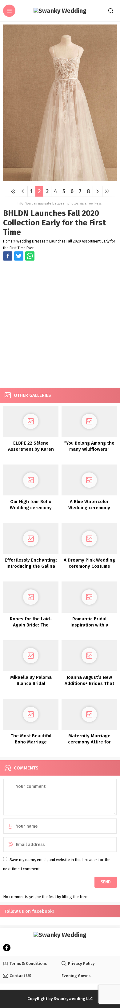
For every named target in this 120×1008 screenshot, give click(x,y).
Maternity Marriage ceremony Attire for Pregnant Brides (89, 742)
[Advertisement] (60, 325)
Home (8, 241)
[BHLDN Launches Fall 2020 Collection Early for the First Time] (60, 179)
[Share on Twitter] (29, 256)
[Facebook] (6, 947)
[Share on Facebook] (7, 256)
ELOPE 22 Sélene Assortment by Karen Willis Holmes (31, 449)
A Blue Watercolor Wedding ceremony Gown (89, 508)
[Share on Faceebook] (18, 256)
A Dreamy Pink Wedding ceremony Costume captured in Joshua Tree (89, 566)
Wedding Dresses (31, 241)
